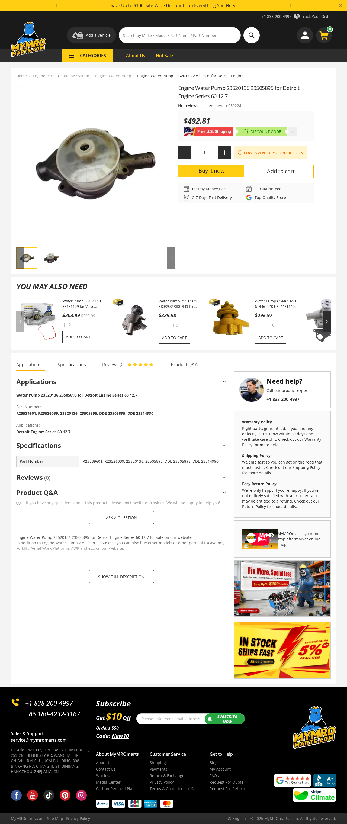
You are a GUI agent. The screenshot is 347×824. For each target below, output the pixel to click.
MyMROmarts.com (27, 818)
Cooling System (75, 75)
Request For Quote (226, 782)
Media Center (108, 782)
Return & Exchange (167, 775)
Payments (158, 769)
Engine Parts (44, 75)
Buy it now (211, 170)
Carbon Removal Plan (115, 788)
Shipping (158, 762)
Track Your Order (316, 16)
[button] (165, 325)
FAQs (214, 775)
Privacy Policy (162, 782)
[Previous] (57, 5)
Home (21, 75)
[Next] (290, 5)
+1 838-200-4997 (276, 16)
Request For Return (227, 788)
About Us (104, 762)
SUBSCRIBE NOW (227, 719)
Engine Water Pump (113, 75)
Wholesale (105, 775)
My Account (220, 769)
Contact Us (105, 769)
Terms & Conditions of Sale (174, 788)
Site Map (55, 818)
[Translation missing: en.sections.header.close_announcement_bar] (340, 5)
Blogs (214, 762)
